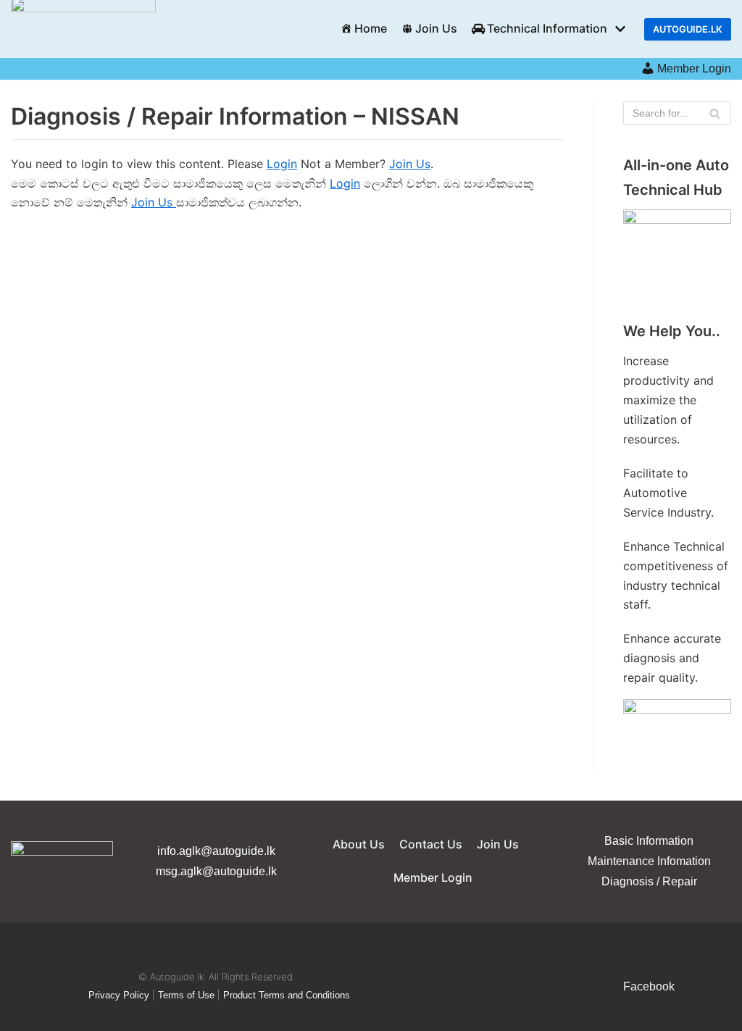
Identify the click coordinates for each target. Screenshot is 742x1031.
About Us (359, 844)
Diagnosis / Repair (649, 881)
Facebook (649, 986)
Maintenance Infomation (649, 861)
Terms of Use (186, 995)
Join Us (436, 28)
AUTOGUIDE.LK (687, 29)
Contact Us (430, 844)
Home (370, 28)
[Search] (715, 113)
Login (282, 163)
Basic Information (648, 841)
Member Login (694, 68)
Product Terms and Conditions (286, 995)
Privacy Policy (118, 995)
